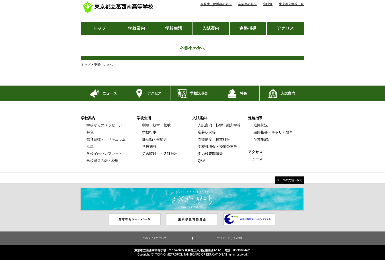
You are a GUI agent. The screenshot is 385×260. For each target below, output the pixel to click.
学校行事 (149, 132)
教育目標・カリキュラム (106, 139)
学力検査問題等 (210, 154)
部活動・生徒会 (154, 139)
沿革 (90, 146)
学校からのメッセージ (104, 125)
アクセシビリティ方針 (230, 238)
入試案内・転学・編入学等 (219, 125)
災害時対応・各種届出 (160, 154)
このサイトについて (155, 238)
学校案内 (136, 28)
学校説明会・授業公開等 (217, 146)
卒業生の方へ (247, 4)
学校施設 (149, 146)
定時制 (267, 4)
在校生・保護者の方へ (216, 4)
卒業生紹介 (262, 139)
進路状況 (261, 125)
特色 (90, 132)
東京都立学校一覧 (291, 4)
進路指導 (248, 28)
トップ (99, 28)
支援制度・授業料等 (214, 139)
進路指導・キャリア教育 (273, 132)
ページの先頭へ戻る (289, 180)
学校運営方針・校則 (102, 161)
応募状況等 (207, 132)
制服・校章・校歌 (156, 125)
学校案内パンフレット (104, 154)
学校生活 (173, 28)
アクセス (285, 28)
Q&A (201, 161)
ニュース (255, 159)
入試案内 (210, 28)
